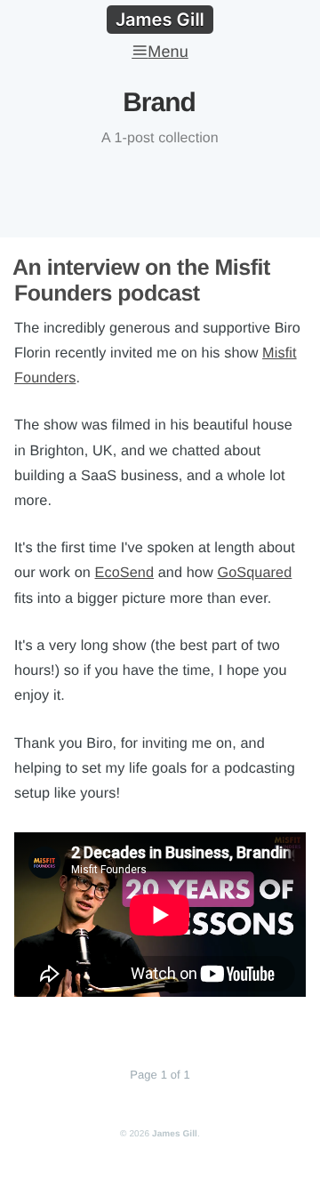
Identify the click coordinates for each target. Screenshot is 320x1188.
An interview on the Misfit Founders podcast (141, 280)
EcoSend (125, 573)
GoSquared (254, 573)
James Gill (174, 1134)
